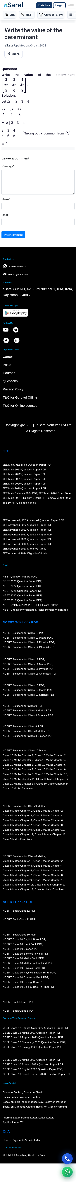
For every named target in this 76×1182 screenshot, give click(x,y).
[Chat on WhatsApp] (67, 1172)
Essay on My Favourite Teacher (21, 1097)
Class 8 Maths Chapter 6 (48, 870)
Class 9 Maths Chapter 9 (17, 829)
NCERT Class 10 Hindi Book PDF (22, 944)
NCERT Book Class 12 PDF (19, 910)
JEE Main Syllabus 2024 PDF (20, 493)
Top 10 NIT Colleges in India (19, 502)
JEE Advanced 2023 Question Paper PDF (27, 524)
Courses (9, 373)
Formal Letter (29, 1117)
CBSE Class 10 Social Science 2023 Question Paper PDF (37, 1073)
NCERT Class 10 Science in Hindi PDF (26, 953)
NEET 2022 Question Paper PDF (22, 586)
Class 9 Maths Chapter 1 (17, 810)
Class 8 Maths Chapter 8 (48, 875)
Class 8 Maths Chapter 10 (48, 879)
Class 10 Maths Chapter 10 (51, 774)
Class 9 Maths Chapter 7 (17, 824)
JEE (6, 451)
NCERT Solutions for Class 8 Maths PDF (27, 731)
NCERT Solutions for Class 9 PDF (23, 705)
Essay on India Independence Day (23, 1101)
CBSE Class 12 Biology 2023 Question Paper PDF (32, 1046)
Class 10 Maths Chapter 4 (50, 759)
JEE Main (8, 464)
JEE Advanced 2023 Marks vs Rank (24, 548)
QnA (6, 1131)
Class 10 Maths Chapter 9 (18, 774)
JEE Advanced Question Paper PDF (43, 520)
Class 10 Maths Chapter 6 (50, 764)
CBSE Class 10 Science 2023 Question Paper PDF (33, 1064)
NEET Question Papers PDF (19, 576)
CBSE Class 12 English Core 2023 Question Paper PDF (36, 1027)
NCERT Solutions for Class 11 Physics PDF (28, 668)
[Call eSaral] (67, 1158)
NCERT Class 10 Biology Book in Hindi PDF (29, 986)
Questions (10, 381)
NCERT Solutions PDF (20, 622)
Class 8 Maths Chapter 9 (17, 879)
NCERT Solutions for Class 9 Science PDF (28, 715)
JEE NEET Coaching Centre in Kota (24, 1154)
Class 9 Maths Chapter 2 (48, 810)
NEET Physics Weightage (52, 609)
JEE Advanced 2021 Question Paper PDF (27, 534)
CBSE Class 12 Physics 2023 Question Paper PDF (33, 1037)
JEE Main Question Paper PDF (34, 464)
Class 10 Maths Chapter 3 (18, 759)
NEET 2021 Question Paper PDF (22, 590)
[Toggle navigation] (71, 5)
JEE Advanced (11, 520)
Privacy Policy (13, 389)
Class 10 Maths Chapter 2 (50, 755)
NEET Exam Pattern (46, 604)
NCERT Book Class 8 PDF (18, 1010)
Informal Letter (11, 1117)
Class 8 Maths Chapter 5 (17, 870)
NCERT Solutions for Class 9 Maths (24, 805)
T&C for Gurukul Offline (20, 397)
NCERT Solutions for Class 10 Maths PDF (27, 689)
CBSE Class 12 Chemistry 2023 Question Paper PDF (34, 1042)
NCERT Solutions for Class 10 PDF (23, 685)
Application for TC (13, 1122)
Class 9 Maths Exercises (17, 839)
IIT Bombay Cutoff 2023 (57, 497)
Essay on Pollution (55, 1101)
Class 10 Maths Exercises (18, 788)
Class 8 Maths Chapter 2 (48, 860)
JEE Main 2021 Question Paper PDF (24, 478)
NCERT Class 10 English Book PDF (24, 939)
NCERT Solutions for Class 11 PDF (23, 659)
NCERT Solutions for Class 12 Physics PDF (28, 642)
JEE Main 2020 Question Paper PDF (24, 483)
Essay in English (12, 1092)
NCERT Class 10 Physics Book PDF (24, 967)
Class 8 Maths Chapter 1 (17, 860)
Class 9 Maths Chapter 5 (17, 820)
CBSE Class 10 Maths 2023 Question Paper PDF (32, 1059)
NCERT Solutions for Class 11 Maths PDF (27, 663)
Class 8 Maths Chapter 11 (18, 884)
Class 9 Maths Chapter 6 (48, 820)
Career (8, 357)
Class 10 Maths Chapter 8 (50, 769)
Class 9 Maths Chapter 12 (50, 834)
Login (59, 5)
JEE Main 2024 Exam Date (55, 493)
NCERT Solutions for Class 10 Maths (24, 750)
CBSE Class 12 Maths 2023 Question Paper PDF (32, 1032)
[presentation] (14, 85)
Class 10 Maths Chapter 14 (52, 783)
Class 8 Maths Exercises (49, 889)
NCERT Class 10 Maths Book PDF (23, 958)
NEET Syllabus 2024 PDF (18, 604)
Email (4, 214)
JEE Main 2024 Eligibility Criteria (22, 497)
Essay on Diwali (33, 1092)
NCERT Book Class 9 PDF (18, 1001)
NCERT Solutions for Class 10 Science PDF (29, 694)
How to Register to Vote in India (21, 1140)
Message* (7, 166)
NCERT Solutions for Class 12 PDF (23, 632)
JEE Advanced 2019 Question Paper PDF (27, 543)
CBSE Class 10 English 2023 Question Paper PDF (32, 1069)
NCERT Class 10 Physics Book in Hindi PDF (29, 972)
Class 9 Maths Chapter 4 (48, 815)
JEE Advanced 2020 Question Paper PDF (27, 539)
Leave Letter (45, 1117)
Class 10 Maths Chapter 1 (18, 755)
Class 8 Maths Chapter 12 (50, 884)
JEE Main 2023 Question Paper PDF (24, 469)
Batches (44, 5)
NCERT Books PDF (18, 902)
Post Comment (13, 234)
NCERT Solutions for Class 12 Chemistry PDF (30, 646)
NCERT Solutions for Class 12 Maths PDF (27, 637)
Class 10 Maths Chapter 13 (19, 783)
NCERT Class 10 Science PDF (21, 948)
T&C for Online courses (20, 405)
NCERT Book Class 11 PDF (19, 919)
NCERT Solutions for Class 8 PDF (23, 726)
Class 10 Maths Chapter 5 (18, 764)
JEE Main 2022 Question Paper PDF (24, 474)
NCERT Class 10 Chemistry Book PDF (25, 977)
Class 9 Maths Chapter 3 (17, 815)
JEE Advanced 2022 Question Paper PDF (27, 529)
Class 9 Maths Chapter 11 (18, 834)
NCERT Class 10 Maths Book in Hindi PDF (28, 963)
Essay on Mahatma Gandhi (19, 1106)
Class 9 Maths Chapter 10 (48, 829)
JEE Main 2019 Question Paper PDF (24, 488)
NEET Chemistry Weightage (19, 609)
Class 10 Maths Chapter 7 (18, 769)
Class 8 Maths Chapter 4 (48, 865)
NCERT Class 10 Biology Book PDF (24, 981)
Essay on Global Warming (51, 1106)
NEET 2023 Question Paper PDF (22, 581)
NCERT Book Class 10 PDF (19, 934)
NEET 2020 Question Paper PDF (22, 595)
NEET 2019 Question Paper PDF (22, 600)
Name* (5, 199)
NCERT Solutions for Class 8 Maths (24, 856)
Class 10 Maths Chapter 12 (52, 778)
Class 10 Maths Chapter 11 (19, 778)
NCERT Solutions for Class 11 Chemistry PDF (30, 673)
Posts (7, 365)
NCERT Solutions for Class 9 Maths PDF (27, 710)
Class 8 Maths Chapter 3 (17, 865)
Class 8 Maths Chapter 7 (17, 875)
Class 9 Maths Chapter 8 (48, 824)
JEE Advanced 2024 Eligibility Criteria (25, 553)
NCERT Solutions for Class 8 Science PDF (28, 735)
